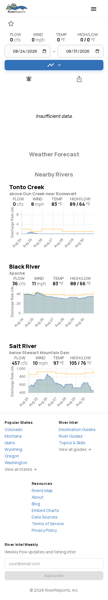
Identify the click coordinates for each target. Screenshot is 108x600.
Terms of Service (48, 523)
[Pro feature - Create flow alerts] (29, 79)
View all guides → (75, 449)
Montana (13, 436)
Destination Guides (77, 429)
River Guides (71, 436)
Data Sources (45, 517)
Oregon (12, 456)
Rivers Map (42, 490)
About (37, 497)
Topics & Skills (72, 442)
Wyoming (13, 449)
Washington (16, 462)
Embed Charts (45, 510)
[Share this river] (79, 79)
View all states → (21, 469)
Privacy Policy (44, 530)
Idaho (10, 442)
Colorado (13, 429)
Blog (36, 503)
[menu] (93, 9)
